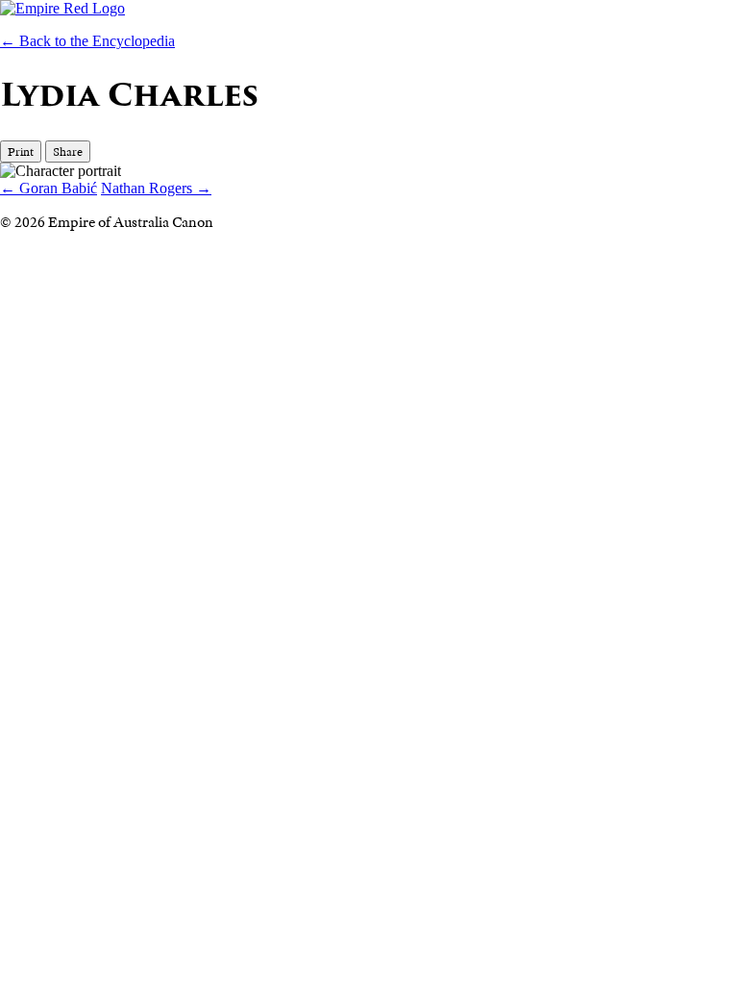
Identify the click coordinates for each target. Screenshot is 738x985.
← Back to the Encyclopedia (87, 41)
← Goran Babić (48, 188)
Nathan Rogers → (156, 188)
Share (68, 151)
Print (21, 151)
